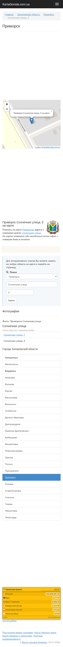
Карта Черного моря (45, 632)
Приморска (28, 229)
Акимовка (10, 377)
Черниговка (11, 510)
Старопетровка (13, 490)
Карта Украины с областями (17, 635)
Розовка (9, 484)
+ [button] (7, 104)
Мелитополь (11, 364)
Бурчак (8, 390)
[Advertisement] (31, 66)
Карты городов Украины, (35, 642)
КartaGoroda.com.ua (51, 147)
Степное (9, 497)
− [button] (7, 109)
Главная (9, 14)
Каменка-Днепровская (17, 430)
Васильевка (11, 397)
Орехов (9, 457)
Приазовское (12, 470)
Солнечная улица (31, 232)
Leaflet (37, 147)
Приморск (48, 14)
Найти (11, 300)
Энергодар (10, 517)
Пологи (9, 464)
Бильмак (9, 384)
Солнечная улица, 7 (14, 334)
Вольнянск (10, 404)
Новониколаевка (13, 450)
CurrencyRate (9, 620)
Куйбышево (11, 437)
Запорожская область (28, 14)
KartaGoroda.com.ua (16, 3)
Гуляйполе (10, 410)
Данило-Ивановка (14, 417)
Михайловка (11, 444)
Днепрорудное (13, 424)
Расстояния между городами (17, 632)
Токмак (8, 504)
